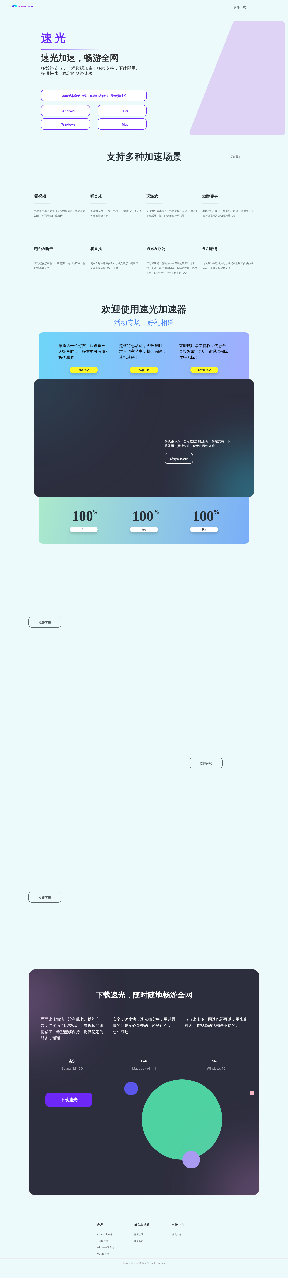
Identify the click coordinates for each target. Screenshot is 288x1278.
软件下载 (239, 7)
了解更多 (235, 156)
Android (68, 111)
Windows (68, 124)
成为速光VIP (179, 459)
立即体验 (206, 763)
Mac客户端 (103, 1253)
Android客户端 (104, 1234)
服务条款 (139, 1240)
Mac (125, 124)
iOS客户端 (102, 1240)
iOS (125, 111)
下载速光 (69, 1099)
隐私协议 (139, 1234)
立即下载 (45, 898)
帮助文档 (176, 1234)
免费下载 (45, 623)
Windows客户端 (105, 1247)
